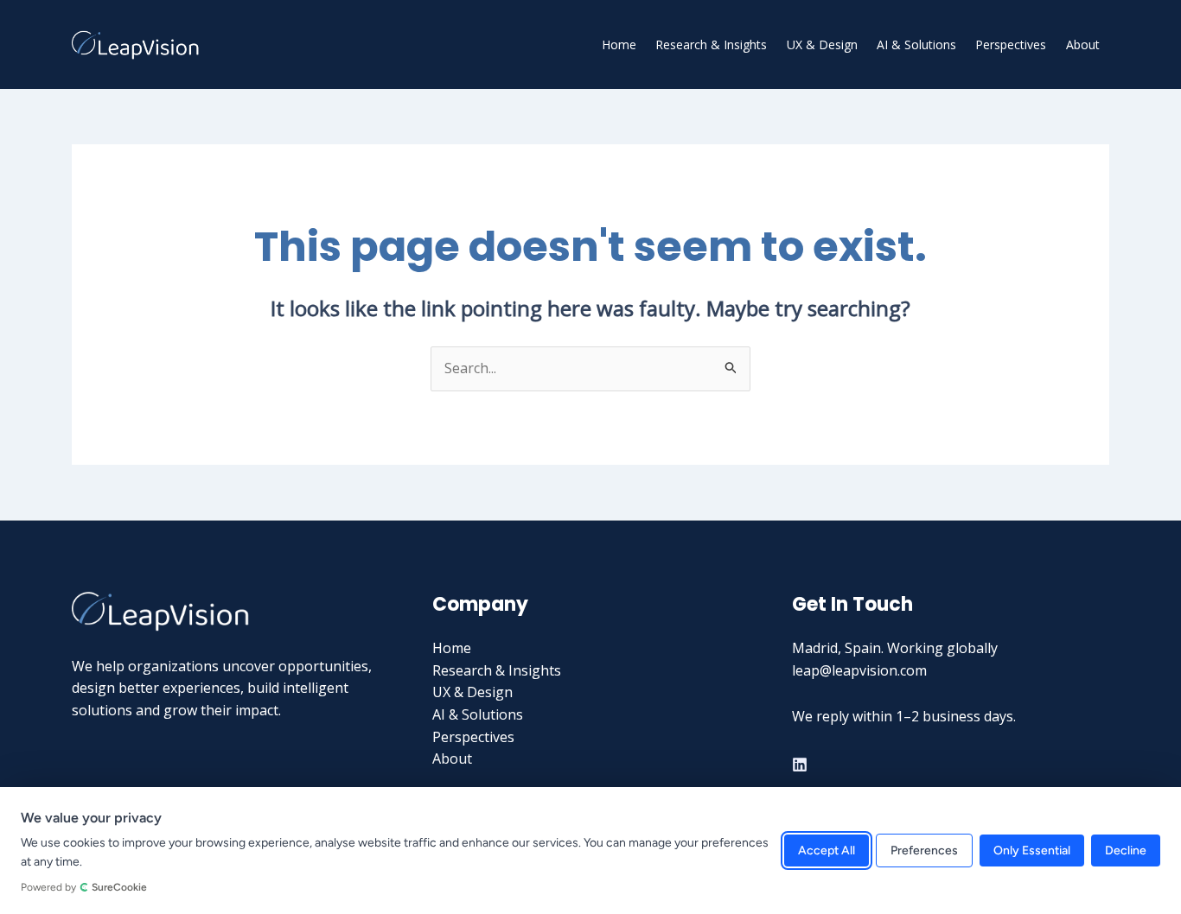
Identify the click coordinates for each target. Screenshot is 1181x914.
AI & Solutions (916, 44)
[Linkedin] (800, 764)
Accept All (826, 850)
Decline (1125, 850)
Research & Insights (711, 44)
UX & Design (822, 44)
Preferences (924, 850)
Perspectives (1010, 44)
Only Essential (1031, 850)
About (1083, 44)
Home (619, 44)
